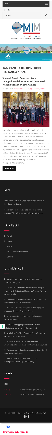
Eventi (9, 236)
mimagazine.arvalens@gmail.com (32, 390)
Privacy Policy (31, 413)
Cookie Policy (42, 413)
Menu (6, 3)
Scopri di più (9, 168)
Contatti (10, 257)
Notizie (9, 246)
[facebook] (5, 10)
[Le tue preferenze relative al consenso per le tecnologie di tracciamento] (2, 326)
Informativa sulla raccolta (15, 432)
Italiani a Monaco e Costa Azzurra (26, 89)
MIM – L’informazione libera (17, 251)
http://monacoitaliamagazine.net (32, 394)
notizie (42, 89)
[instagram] (9, 10)
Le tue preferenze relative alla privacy (28, 426)
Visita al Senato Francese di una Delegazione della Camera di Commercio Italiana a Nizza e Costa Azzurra (24, 81)
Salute (9, 241)
